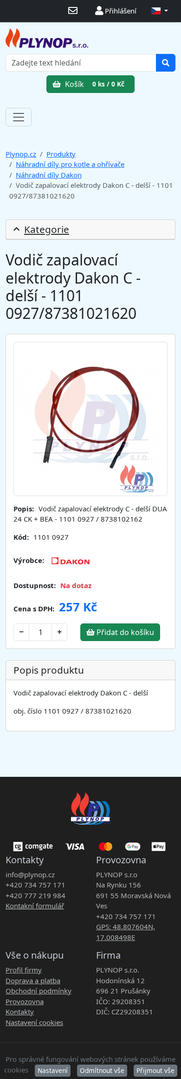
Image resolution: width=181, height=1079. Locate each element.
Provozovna (25, 1001)
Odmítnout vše (102, 1070)
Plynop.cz (21, 154)
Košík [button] (93, 84)
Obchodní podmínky (38, 990)
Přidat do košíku (124, 632)
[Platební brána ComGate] (90, 843)
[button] (159, 11)
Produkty (61, 154)
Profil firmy (24, 969)
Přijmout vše (155, 1070)
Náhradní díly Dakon (49, 174)
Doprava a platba (33, 980)
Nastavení (53, 1070)
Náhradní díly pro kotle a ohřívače (70, 164)
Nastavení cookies (34, 1022)
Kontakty (20, 1011)
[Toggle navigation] (19, 117)
